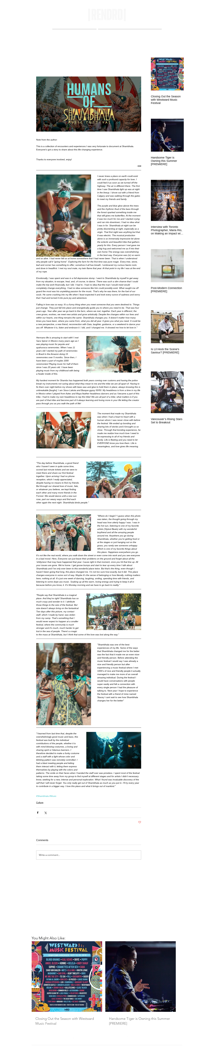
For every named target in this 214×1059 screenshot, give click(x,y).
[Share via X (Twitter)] (45, 812)
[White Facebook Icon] (72, 1038)
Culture (39, 802)
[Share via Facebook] (37, 812)
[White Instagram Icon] (129, 1038)
